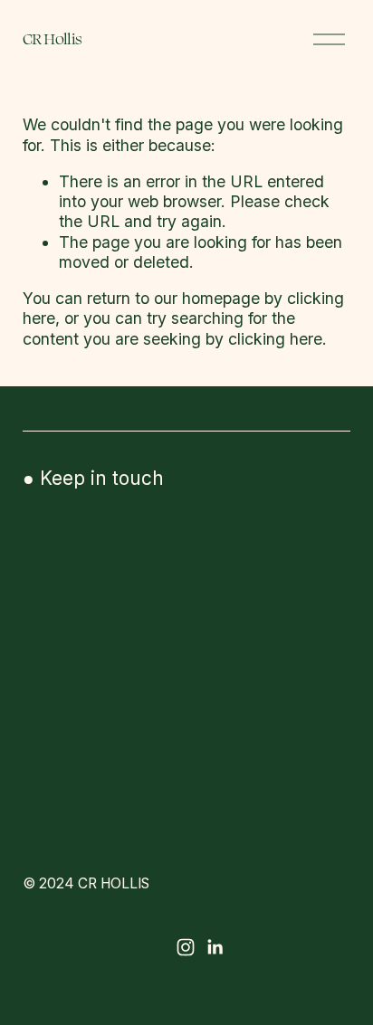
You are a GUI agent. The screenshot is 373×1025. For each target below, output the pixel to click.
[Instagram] (186, 947)
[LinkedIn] (215, 947)
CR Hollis (52, 38)
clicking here (275, 338)
